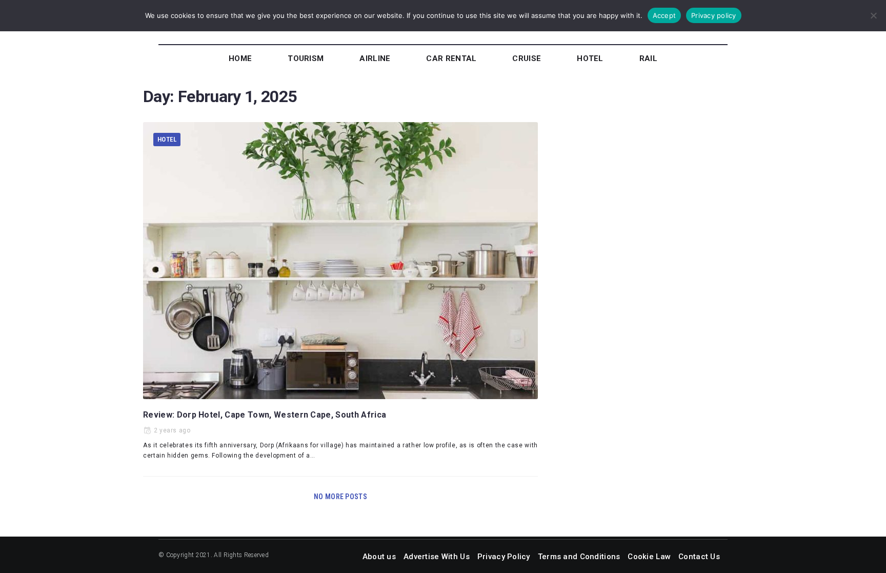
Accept (664, 15)
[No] (873, 15)
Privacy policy (713, 15)
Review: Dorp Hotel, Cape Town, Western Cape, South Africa (264, 415)
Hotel (166, 139)
